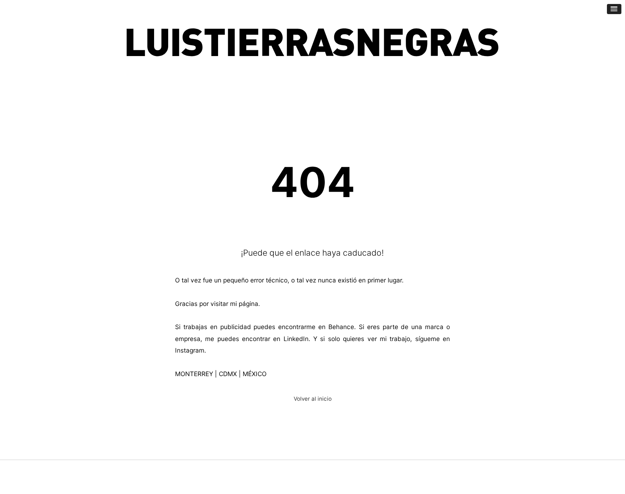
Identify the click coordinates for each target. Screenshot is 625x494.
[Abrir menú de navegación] (614, 9)
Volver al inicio (313, 398)
